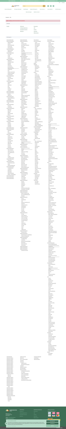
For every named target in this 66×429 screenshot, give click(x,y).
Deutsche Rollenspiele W (10, 166)
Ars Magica (23, 50)
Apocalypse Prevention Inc (52, 167)
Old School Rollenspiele (37, 126)
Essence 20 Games (24, 104)
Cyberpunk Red (37, 67)
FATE (8, 86)
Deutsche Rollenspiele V (10, 161)
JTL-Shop (61, 427)
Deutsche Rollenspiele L (10, 104)
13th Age (49, 77)
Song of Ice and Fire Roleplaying (53, 148)
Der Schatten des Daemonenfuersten (11, 67)
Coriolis (9, 55)
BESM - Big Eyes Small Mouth (52, 214)
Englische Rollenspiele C (23, 66)
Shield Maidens (23, 206)
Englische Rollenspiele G (24, 118)
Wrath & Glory (23, 245)
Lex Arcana (9, 105)
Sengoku (49, 60)
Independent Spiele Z (10, 394)
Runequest (23, 195)
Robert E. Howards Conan (25, 193)
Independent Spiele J (10, 369)
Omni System (50, 228)
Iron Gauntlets (50, 118)
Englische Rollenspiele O (24, 172)
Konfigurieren (52, 423)
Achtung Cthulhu (23, 43)
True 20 (49, 240)
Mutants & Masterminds (25, 167)
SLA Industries (23, 207)
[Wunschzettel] (50, 6)
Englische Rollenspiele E (23, 99)
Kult (8, 103)
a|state (22, 42)
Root (8, 131)
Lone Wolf (49, 131)
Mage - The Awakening (24, 156)
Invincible (22, 136)
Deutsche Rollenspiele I (10, 96)
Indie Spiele (9, 99)
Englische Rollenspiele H (24, 127)
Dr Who (22, 87)
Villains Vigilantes (51, 350)
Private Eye (9, 126)
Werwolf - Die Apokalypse (12, 174)
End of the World (10, 78)
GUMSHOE (22, 125)
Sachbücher (22, 365)
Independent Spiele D (10, 361)
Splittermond (10, 143)
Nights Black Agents (24, 169)
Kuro (49, 187)
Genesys (22, 122)
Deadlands (9, 63)
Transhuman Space (51, 326)
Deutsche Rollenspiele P (10, 121)
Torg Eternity (50, 237)
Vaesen (9, 164)
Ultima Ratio (10, 160)
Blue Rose (22, 61)
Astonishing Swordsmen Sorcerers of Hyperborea (26, 53)
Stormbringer (50, 149)
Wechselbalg (10, 171)
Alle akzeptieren (52, 421)
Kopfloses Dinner (23, 363)
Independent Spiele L (10, 372)
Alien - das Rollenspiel (38, 108)
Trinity (49, 328)
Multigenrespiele (49, 211)
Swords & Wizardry (51, 261)
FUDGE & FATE (23, 117)
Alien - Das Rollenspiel (38, 141)
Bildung (35, 63)
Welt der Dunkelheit (11, 173)
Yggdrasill (49, 161)
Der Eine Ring (10, 65)
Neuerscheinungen (37, 359)
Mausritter (9, 374)
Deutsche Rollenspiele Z (10, 178)
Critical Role (23, 78)
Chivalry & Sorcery (24, 70)
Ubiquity (49, 241)
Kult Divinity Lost (24, 145)
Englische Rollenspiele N (24, 168)
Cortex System (23, 75)
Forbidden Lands (23, 113)
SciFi (34, 139)
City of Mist (9, 54)
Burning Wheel (23, 65)
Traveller (9, 156)
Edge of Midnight (24, 101)
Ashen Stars (23, 51)
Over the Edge (23, 177)
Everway (22, 105)
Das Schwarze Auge (38, 78)
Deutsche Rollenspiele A (10, 41)
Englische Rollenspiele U (24, 230)
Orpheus (49, 189)
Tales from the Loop (11, 151)
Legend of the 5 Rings (24, 151)
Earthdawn (9, 77)
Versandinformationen (23, 29)
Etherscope (50, 335)
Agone (49, 81)
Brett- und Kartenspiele (24, 359)
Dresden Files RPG (24, 92)
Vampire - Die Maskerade (39, 121)
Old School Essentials (24, 173)
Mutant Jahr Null (10, 113)
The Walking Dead (24, 238)
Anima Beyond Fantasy (51, 82)
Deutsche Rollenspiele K (10, 101)
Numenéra (36, 91)
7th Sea (22, 198)
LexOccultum (50, 56)
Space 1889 (36, 163)
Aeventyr (9, 43)
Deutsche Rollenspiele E (10, 75)
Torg (35, 69)
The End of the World (51, 274)
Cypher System (23, 83)
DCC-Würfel (23, 372)
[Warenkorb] (53, 6)
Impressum (35, 31)
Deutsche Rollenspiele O (10, 118)
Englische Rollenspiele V (23, 233)
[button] (48, 6)
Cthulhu (9, 56)
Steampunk (35, 173)
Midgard (9, 112)
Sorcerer (49, 194)
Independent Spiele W (10, 390)
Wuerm (49, 159)
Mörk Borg (50, 132)
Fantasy (35, 72)
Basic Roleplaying (24, 57)
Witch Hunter (23, 242)
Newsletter (22, 31)
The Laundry (23, 154)
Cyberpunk (35, 64)
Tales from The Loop (24, 216)
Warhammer (10, 170)
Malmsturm (9, 109)
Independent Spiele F (10, 364)
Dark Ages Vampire (51, 175)
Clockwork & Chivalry (51, 96)
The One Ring (50, 153)
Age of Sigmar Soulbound (52, 80)
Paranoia (9, 122)
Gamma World (50, 266)
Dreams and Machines (24, 91)
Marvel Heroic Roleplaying (52, 345)
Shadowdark (10, 399)
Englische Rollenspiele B (23, 56)
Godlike (22, 123)
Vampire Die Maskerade (11, 165)
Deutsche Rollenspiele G (10, 91)
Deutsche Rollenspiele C (10, 52)
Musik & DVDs (23, 376)
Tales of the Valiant (24, 217)
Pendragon (9, 125)
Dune (8, 70)
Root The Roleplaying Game (25, 194)
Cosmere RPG (23, 77)
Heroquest (50, 114)
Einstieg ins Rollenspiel (37, 356)
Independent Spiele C (10, 360)
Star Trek (9, 144)
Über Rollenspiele (22, 368)
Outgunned (23, 176)
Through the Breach (24, 220)
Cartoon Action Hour (51, 47)
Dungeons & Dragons (11, 73)
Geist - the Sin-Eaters (51, 179)
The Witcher (9, 169)
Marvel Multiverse (24, 158)
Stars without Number (51, 260)
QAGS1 (49, 233)
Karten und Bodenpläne (24, 374)
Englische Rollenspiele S (23, 197)
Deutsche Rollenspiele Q (10, 127)
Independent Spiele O (10, 378)
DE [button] (59, 2)
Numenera (9, 117)
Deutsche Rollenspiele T (10, 148)
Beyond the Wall (10, 50)
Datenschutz (36, 26)
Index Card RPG (23, 135)
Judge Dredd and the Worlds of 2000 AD (26, 142)
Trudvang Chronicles (11, 157)
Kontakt (63, 2)
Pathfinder (9, 123)
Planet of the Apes (51, 311)
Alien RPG (22, 46)
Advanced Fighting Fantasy (52, 244)
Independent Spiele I (10, 368)
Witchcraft (50, 207)
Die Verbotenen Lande (11, 162)
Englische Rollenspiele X (23, 246)
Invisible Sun (23, 138)
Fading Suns (9, 82)
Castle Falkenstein (51, 92)
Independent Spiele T (10, 385)
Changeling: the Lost (24, 69)
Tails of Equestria (10, 149)
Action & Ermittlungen (37, 41)
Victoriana (50, 340)
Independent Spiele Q (10, 381)
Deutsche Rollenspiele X (10, 175)
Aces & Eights (50, 353)
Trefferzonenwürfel (24, 378)
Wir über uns (22, 26)
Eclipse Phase (23, 100)
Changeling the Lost (51, 170)
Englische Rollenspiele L (23, 146)
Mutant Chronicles (24, 164)
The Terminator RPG (24, 219)
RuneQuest (36, 95)
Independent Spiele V (10, 389)
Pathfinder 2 (23, 184)
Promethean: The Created (25, 189)
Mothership (23, 163)
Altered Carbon (23, 47)
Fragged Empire (50, 297)
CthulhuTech (50, 174)
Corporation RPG (51, 288)
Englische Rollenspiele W (24, 237)
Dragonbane (23, 90)
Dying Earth (50, 105)
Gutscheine (22, 360)
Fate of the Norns (51, 109)
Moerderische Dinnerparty (25, 364)
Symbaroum (9, 147)
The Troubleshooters (11, 152)
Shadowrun (9, 139)
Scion (49, 144)
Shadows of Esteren (51, 146)
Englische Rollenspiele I (23, 134)
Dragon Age (23, 88)
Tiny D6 (9, 153)
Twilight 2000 (23, 229)
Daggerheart (10, 60)
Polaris (22, 186)
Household (23, 131)
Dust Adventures (51, 50)
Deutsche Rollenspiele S (10, 134)
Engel (36, 150)
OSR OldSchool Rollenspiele (11, 395)
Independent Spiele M (10, 373)
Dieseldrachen (10, 69)
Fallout (9, 83)
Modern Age (23, 160)
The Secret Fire (50, 154)
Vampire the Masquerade (52, 202)
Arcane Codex (10, 46)
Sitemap (35, 29)
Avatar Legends (10, 47)
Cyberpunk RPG (23, 82)
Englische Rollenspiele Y (23, 247)
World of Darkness (24, 243)
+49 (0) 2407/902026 (11, 417)
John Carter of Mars (24, 140)
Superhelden (49, 341)
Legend (22, 150)
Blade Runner (10, 51)
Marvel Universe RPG (24, 159)
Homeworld (23, 130)
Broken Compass (23, 64)
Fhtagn (9, 87)
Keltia (49, 122)
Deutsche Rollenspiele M (10, 108)
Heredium (36, 137)
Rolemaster (9, 130)
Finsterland (9, 88)
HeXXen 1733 (10, 95)
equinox (9, 79)
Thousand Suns (50, 324)
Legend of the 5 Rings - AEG (52, 128)
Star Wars (36, 165)
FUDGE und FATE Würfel (24, 373)
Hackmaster (50, 254)
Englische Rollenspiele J (23, 139)
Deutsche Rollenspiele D (10, 59)
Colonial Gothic (23, 73)
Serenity (49, 315)
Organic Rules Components (52, 231)
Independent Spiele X (10, 391)
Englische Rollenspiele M (24, 155)
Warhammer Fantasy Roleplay (25, 241)
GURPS (22, 126)
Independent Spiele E (10, 363)
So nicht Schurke (10, 140)
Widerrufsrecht (36, 417)
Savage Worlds (10, 136)
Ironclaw (49, 121)
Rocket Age (50, 314)
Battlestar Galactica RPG (52, 283)
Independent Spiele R (10, 382)
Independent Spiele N (10, 377)
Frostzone (9, 90)
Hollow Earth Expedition (52, 336)
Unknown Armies (24, 232)
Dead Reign (50, 176)
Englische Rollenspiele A (24, 41)
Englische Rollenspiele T (24, 212)
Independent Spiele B (10, 359)
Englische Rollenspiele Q (24, 190)
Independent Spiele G (10, 365)
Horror (35, 107)
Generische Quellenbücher (25, 121)
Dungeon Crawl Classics (38, 82)
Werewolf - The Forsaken (52, 205)
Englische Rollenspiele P (23, 180)
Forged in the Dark (24, 114)
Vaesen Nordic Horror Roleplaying (26, 234)
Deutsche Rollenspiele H (10, 92)
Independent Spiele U (10, 387)
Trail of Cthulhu (23, 224)
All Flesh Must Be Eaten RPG (52, 166)
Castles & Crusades (51, 247)
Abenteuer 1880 (10, 42)
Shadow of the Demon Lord (25, 202)
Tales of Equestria (37, 100)
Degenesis (9, 64)
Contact (36, 47)
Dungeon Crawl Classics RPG (25, 95)
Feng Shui (22, 112)
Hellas (49, 300)
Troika (22, 228)
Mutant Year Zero (51, 270)
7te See (9, 135)
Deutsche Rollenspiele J (10, 100)
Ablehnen (52, 425)
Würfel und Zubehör (23, 369)
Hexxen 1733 (37, 54)
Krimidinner (22, 361)
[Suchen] (44, 6)
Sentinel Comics (10, 138)
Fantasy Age (50, 108)
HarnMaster (50, 113)
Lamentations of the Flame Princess (25, 149)
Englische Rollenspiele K (23, 144)
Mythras (9, 114)
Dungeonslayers (10, 74)
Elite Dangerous (23, 103)
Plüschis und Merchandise (25, 377)
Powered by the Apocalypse (52, 232)
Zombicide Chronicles (24, 250)
